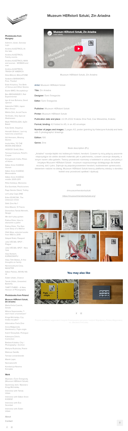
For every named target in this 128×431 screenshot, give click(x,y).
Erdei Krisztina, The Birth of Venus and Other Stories (17, 85)
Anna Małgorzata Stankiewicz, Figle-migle (15, 328)
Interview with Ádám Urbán (14, 409)
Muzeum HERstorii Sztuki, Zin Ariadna (16, 300)
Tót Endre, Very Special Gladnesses (15, 117)
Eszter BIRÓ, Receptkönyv (16, 90)
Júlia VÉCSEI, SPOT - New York (16, 248)
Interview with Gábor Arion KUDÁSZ (16, 397)
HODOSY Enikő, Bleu (14, 149)
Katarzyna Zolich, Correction (12, 337)
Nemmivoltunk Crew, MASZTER (14, 266)
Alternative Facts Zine (14, 323)
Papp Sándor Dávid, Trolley (16, 190)
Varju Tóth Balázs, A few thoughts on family (15, 260)
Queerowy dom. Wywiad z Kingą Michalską (16, 385)
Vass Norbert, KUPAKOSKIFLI (11, 254)
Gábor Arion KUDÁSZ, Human (14, 166)
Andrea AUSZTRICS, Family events (14, 55)
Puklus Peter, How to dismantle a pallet (14, 221)
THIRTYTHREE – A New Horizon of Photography (15, 288)
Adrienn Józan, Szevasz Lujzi (15, 43)
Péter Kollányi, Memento (15, 183)
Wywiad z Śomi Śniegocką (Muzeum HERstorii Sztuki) (16, 379)
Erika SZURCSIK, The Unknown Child (14, 198)
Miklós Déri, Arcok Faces (16, 112)
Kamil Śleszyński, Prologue (16, 332)
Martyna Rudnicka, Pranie (16, 348)
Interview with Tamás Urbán (14, 391)
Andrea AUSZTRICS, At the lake (15, 49)
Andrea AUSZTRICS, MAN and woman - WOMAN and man (16, 63)
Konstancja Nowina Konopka (13, 367)
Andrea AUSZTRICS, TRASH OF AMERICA (14, 70)
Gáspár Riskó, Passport (15, 238)
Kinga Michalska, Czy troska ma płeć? (14, 318)
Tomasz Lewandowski (14, 355)
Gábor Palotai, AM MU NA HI (16, 272)
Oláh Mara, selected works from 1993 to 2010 (16, 233)
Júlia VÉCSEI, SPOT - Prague (14, 243)
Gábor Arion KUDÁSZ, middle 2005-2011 (14, 178)
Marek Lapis (10, 359)
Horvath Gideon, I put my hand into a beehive (16, 132)
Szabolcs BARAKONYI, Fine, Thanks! (15, 79)
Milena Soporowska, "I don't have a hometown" (15, 312)
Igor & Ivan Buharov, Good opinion (16, 101)
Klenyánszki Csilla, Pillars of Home (16, 160)
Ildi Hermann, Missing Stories (14, 138)
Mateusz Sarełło (12, 352)
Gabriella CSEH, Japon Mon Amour (15, 107)
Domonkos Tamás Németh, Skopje (16, 211)
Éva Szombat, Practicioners (17, 186)
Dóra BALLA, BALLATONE (16, 75)
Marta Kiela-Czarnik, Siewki (14, 306)
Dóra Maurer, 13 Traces (15, 207)
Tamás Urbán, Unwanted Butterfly (15, 282)
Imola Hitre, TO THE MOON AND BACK (13, 144)
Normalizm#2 (11, 363)
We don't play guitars (14, 216)
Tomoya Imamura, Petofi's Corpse (16, 154)
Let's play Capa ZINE (14, 193)
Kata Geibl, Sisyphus (14, 127)
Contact (8, 421)
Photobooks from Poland (17, 295)
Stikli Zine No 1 (11, 203)
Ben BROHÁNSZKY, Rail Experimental (15, 95)
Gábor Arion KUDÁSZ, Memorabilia (14, 172)
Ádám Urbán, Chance (14, 277)
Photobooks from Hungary (13, 37)
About (8, 416)
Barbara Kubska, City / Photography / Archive (15, 343)
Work (7, 374)
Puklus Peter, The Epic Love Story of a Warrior (15, 227)
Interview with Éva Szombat (13, 403)
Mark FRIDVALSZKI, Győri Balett (16, 122)
